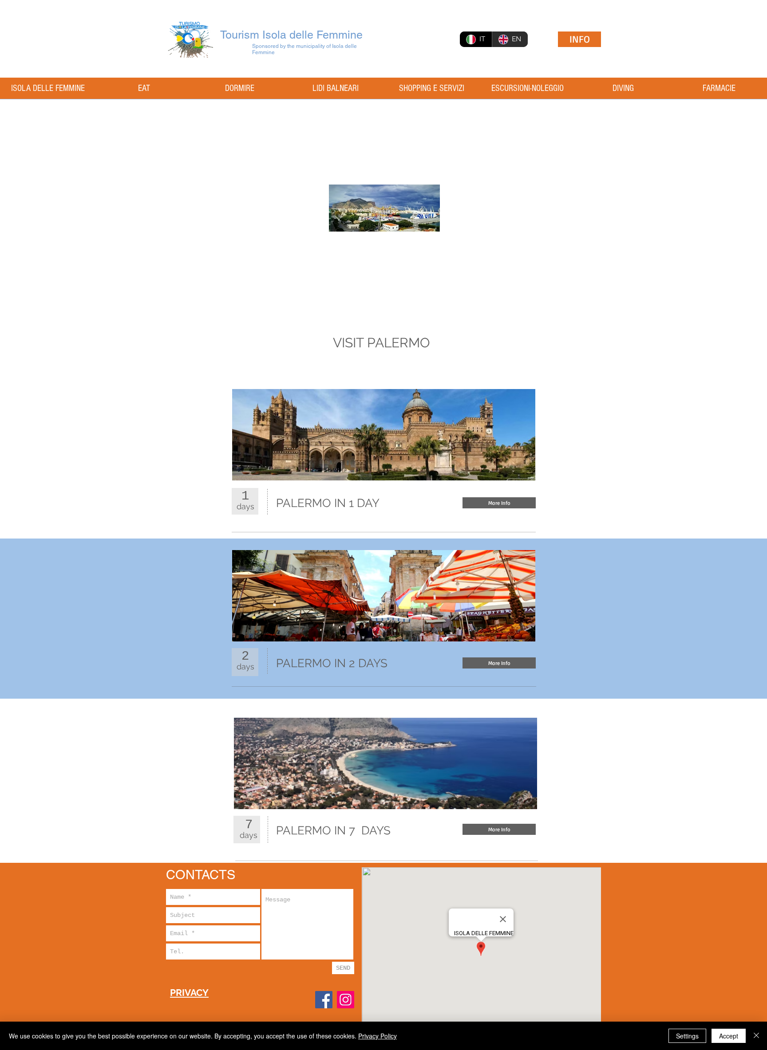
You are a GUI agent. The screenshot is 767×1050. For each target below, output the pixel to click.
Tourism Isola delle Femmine (291, 34)
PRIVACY (189, 992)
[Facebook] (323, 999)
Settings (687, 1035)
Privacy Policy (377, 1035)
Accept (728, 1035)
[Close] (756, 1036)
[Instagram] (345, 999)
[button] (499, 829)
